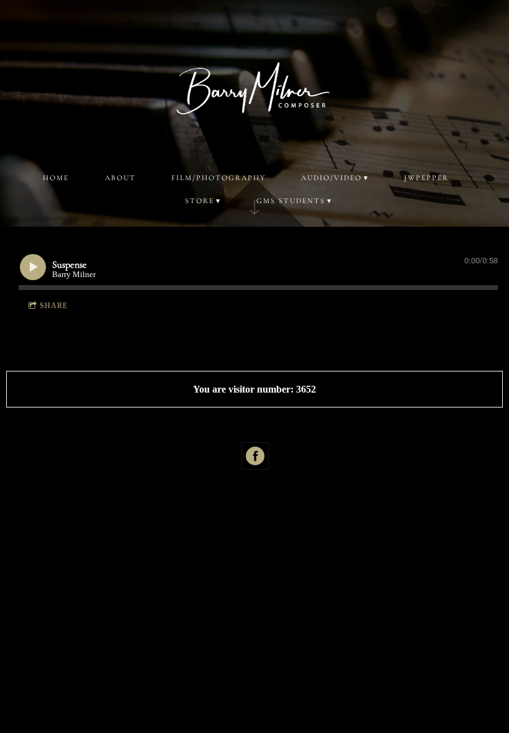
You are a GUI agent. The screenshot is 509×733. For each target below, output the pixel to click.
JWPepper (426, 177)
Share (54, 305)
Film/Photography (218, 177)
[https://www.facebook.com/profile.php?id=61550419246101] (255, 456)
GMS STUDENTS (290, 200)
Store (199, 200)
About (120, 177)
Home (56, 177)
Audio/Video (331, 177)
